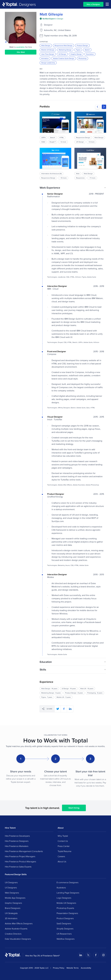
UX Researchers (64, 933)
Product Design (82, 45)
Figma (78, 50)
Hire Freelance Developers (17, 835)
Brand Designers (12, 908)
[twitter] (58, 708)
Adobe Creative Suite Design (63, 58)
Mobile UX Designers (66, 902)
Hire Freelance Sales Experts (18, 866)
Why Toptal (63, 835)
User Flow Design (47, 54)
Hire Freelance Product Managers (20, 861)
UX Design (62, 54)
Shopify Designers (65, 928)
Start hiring (73, 807)
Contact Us (63, 840)
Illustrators (61, 887)
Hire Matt (21, 52)
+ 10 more (63, 178)
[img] (51, 18)
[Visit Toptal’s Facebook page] (96, 955)
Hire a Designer (93, 4)
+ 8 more (91, 142)
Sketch (87, 50)
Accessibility (86, 968)
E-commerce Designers (67, 882)
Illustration (90, 54)
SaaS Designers (64, 923)
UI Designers (11, 887)
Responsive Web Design (63, 45)
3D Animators (11, 918)
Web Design (45, 45)
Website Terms (72, 968)
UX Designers (11, 882)
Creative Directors (13, 933)
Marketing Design (65, 50)
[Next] (104, 107)
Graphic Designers (13, 902)
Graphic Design (76, 54)
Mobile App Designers (15, 897)
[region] (73, 146)
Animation (45, 58)
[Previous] (97, 107)
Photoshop (82, 58)
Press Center (64, 846)
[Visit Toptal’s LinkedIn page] (80, 955)
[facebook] (64, 708)
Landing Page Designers (68, 892)
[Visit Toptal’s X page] (88, 955)
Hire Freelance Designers (16, 840)
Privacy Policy (58, 968)
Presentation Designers (67, 913)
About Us (62, 861)
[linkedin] (70, 708)
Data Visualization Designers (18, 938)
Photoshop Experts (65, 908)
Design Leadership (48, 63)
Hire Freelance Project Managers (20, 856)
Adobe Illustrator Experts (16, 928)
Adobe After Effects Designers (18, 923)
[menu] (107, 4)
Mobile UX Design (47, 50)
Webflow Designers (65, 938)
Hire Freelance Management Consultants (24, 851)
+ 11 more (92, 178)
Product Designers (65, 918)
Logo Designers (64, 897)
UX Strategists (11, 913)
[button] (73, 187)
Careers (61, 856)
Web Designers (12, 892)
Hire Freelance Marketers (16, 846)
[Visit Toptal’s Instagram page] (103, 955)
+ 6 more (63, 142)
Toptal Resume (64, 851)
